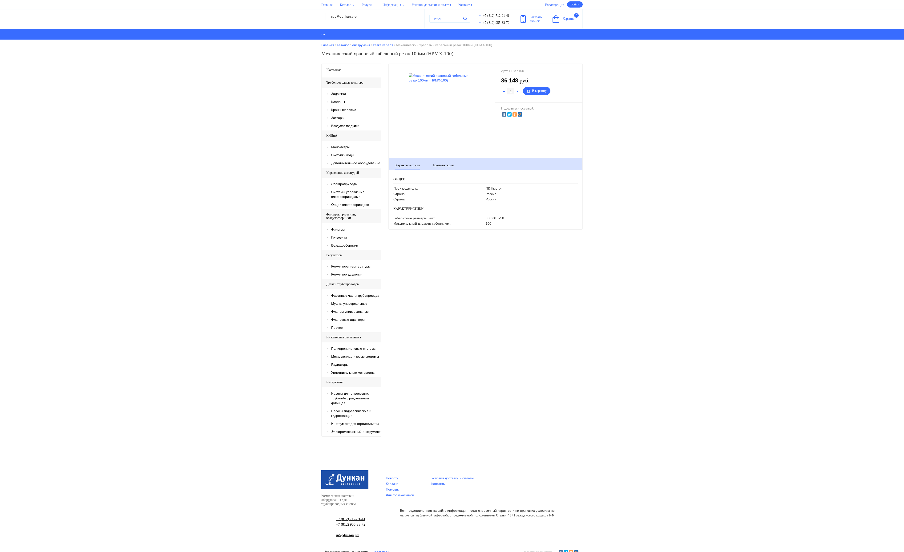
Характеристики (407, 165)
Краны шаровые (343, 110)
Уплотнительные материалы (353, 372)
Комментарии (443, 165)
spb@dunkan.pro (347, 535)
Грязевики (339, 237)
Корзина (570, 17)
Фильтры (338, 229)
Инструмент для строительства (355, 424)
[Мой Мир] (520, 114)
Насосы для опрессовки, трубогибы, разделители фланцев (350, 398)
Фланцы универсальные (350, 311)
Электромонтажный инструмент (355, 432)
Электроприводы (344, 184)
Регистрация (554, 5)
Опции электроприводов (350, 205)
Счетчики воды (342, 155)
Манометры (340, 147)
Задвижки (338, 94)
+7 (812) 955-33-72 (496, 22)
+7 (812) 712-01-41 (496, 15)
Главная (326, 5)
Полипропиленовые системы (353, 348)
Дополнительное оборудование (355, 163)
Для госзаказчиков (400, 495)
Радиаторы (339, 364)
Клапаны (338, 102)
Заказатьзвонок (536, 19)
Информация (392, 5)
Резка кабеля (383, 45)
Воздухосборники (344, 245)
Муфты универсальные (349, 303)
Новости (392, 478)
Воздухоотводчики (345, 126)
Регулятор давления (347, 274)
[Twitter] (509, 114)
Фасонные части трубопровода (355, 295)
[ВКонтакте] (504, 114)
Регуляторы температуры (351, 266)
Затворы (337, 118)
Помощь (392, 489)
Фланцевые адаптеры (348, 319)
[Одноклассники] (515, 114)
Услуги (367, 5)
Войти (574, 4)
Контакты (465, 5)
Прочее (337, 327)
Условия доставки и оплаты (431, 5)
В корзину (539, 91)
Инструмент (361, 45)
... (323, 33)
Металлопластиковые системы (355, 356)
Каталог (346, 5)
